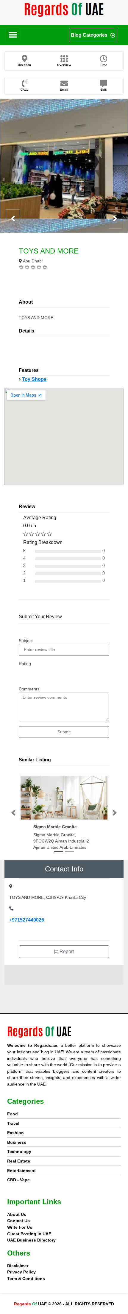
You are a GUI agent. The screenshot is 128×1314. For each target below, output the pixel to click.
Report (66, 951)
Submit (64, 731)
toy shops (34, 379)
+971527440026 (26, 919)
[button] (12, 34)
